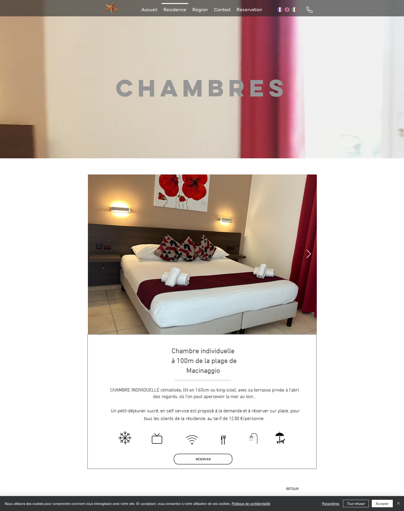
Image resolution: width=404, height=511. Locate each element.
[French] (279, 9)
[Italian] (294, 9)
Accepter (382, 503)
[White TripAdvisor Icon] (390, 223)
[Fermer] (398, 503)
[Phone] (309, 9)
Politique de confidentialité (251, 503)
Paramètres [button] (330, 503)
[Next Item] (308, 254)
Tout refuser (356, 503)
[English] (287, 9)
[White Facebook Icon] (390, 234)
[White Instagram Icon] (390, 246)
